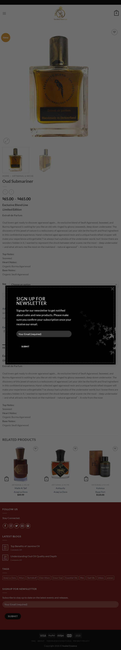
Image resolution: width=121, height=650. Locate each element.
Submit (25, 346)
